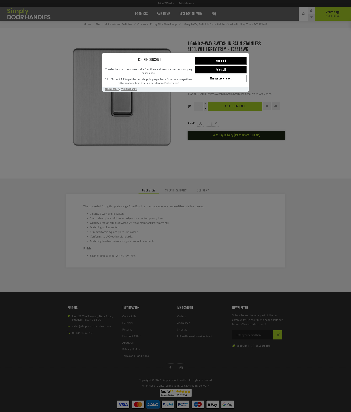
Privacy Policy (112, 89)
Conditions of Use (129, 89)
